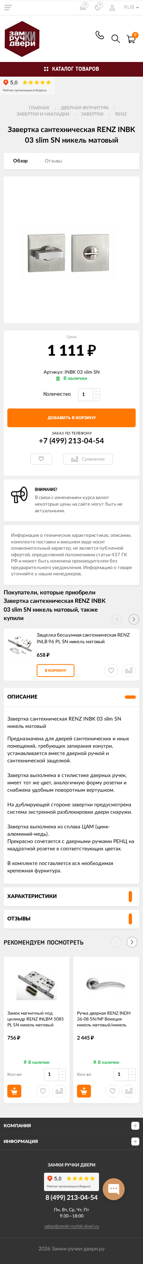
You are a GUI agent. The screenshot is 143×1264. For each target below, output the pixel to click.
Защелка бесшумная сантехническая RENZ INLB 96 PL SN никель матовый (83, 639)
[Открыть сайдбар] (8, 7)
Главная (39, 108)
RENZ (120, 114)
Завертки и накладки (42, 114)
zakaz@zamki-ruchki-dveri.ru (71, 1226)
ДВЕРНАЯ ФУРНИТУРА (85, 108)
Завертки (92, 114)
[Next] (132, 942)
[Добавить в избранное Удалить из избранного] (41, 459)
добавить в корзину (72, 418)
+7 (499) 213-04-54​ (99, 35)
